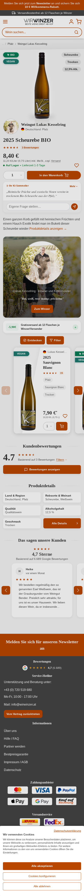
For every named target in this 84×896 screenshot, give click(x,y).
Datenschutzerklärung (67, 830)
